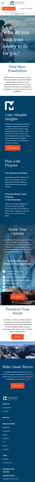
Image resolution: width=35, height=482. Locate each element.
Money (5, 445)
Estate (5, 434)
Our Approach (7, 407)
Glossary (5, 459)
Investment (6, 431)
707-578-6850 (26, 9)
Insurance (6, 438)
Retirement (6, 427)
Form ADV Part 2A (8, 475)
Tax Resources (7, 462)
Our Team (6, 411)
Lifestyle (6, 449)
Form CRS (6, 471)
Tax (4, 442)
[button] (9, 8)
